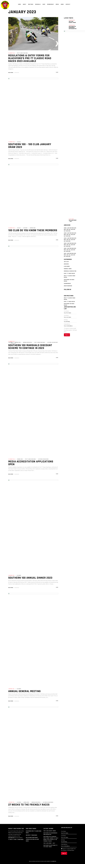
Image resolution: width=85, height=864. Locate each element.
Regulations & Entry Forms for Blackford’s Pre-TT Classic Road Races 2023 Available (29, 58)
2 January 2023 (11, 802)
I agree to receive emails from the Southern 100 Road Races (70, 330)
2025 (65, 233)
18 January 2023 (11, 227)
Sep (74, 234)
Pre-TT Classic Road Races (22, 53)
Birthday (66, 319)
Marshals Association (27, 342)
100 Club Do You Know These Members (32, 230)
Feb (70, 228)
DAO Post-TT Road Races (31, 835)
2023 (65, 243)
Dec (69, 236)
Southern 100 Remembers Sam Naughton (72, 27)
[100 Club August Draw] (66, 21)
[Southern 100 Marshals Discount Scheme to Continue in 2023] (33, 292)
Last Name (66, 315)
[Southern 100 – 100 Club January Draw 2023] (33, 108)
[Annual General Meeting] (33, 639)
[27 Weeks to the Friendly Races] (33, 752)
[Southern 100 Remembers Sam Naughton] (66, 27)
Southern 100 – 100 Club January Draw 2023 (29, 146)
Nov (67, 236)
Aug (72, 229)
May (65, 229)
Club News (25, 227)
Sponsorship (13, 343)
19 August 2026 (72, 25)
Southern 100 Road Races (52, 342)
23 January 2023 (11, 53)
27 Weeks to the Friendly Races (29, 804)
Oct (65, 236)
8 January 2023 (11, 575)
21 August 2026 (72, 20)
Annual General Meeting (24, 691)
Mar (73, 228)
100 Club (19, 141)
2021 (65, 253)
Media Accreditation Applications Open (30, 463)
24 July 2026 (71, 219)
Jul (70, 229)
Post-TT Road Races (69, 273)
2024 (65, 238)
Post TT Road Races (18, 839)
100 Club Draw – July (72, 220)
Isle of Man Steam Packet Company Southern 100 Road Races (32, 839)
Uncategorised (68, 286)
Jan (68, 228)
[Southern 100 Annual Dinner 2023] (33, 526)
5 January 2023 (11, 688)
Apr (75, 228)
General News (32, 227)
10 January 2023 (11, 459)
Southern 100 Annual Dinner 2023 (30, 578)
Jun (67, 229)
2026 (65, 228)
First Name (66, 311)
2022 (65, 248)
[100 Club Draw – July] (66, 220)
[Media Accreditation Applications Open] (33, 409)
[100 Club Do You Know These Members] (33, 194)
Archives (66, 264)
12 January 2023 (11, 341)
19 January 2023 (11, 141)
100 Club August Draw (72, 22)
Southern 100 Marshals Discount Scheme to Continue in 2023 (30, 347)
